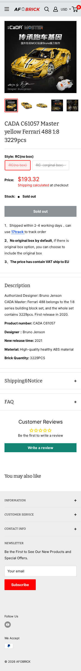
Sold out (40, 211)
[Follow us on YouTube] (7, 624)
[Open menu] (6, 9)
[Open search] (46, 9)
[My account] (55, 9)
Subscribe (20, 584)
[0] (75, 9)
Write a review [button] (40, 447)
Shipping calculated (33, 185)
